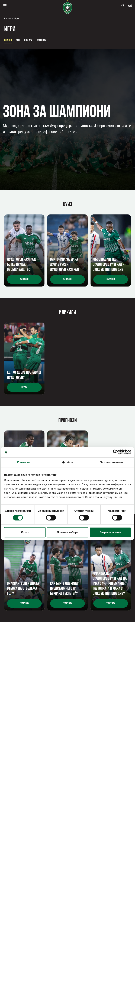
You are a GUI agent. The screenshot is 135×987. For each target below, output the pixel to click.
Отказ (25, 532)
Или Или (28, 40)
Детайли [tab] (67, 462)
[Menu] (5, 6)
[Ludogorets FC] (67, 7)
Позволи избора (67, 532)
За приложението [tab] (111, 462)
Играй (24, 387)
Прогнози (41, 40)
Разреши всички (110, 532)
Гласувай (24, 603)
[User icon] (130, 6)
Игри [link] (16, 18)
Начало (7, 18)
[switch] (51, 517)
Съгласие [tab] (23, 462)
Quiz (18, 40)
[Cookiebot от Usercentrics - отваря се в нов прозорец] (115, 452)
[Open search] (123, 6)
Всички (8, 40)
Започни (24, 279)
